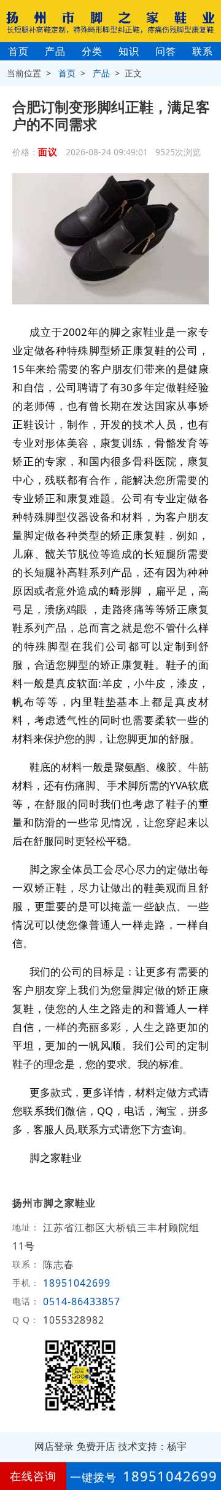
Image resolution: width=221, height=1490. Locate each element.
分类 (92, 51)
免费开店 (95, 1446)
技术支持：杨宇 (152, 1446)
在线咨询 (33, 1475)
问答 (165, 51)
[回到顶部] (205, 1443)
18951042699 (76, 1283)
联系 (202, 51)
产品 (55, 51)
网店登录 (54, 1446)
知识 (128, 51)
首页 (18, 51)
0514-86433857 (81, 1301)
